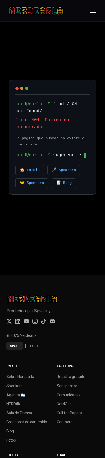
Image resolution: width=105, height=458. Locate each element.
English (35, 346)
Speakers (14, 386)
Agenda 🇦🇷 (15, 395)
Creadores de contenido (26, 422)
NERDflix (13, 404)
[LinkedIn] (17, 321)
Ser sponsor (67, 386)
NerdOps (64, 404)
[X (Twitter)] (9, 321)
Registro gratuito (71, 377)
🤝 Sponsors (32, 183)
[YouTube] (26, 321)
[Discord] (52, 321)
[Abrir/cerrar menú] (93, 10)
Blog (10, 431)
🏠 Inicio (30, 170)
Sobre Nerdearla (20, 377)
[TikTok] (43, 321)
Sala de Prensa (19, 413)
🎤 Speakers (64, 170)
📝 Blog (64, 183)
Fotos (11, 440)
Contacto (64, 422)
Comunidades (68, 395)
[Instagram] (35, 321)
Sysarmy (42, 310)
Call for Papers (69, 413)
